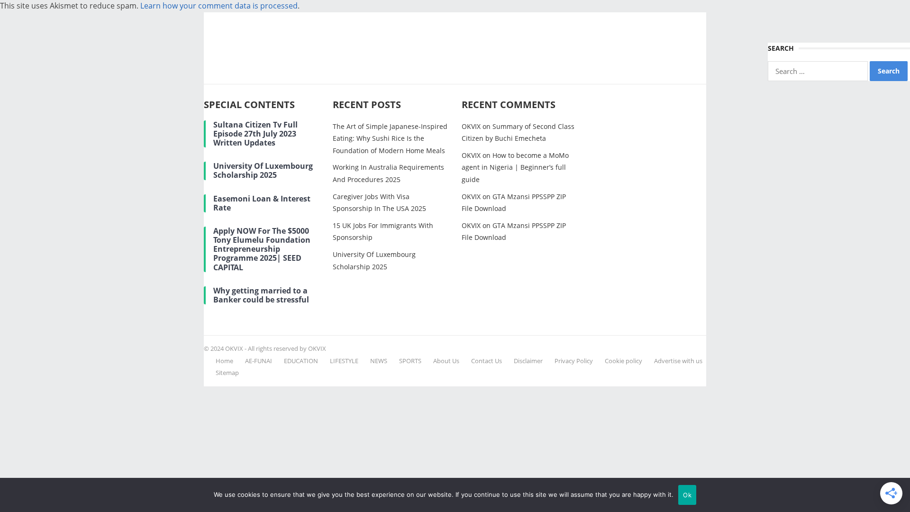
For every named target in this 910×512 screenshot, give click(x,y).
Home (224, 361)
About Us (446, 361)
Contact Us (486, 361)
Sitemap (227, 372)
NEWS (378, 361)
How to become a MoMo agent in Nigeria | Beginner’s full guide (515, 167)
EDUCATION (301, 361)
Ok (687, 495)
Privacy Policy (574, 361)
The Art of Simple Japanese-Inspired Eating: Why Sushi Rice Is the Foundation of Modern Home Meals (390, 138)
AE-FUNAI (258, 361)
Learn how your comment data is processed (219, 5)
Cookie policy (623, 361)
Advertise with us (678, 361)
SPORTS (410, 361)
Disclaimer (528, 361)
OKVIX (471, 126)
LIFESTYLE (344, 361)
